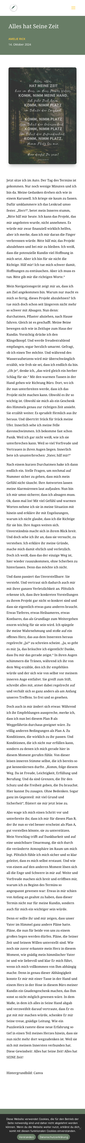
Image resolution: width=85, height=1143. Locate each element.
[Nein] (80, 1128)
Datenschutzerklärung (54, 1137)
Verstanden (26, 1137)
